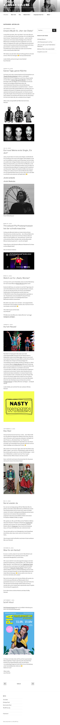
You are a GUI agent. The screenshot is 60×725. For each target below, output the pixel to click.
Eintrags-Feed (6, 702)
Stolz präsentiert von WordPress (10, 721)
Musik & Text (27, 14)
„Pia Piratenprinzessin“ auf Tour (44, 42)
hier (21, 357)
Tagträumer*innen (28, 564)
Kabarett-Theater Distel (16, 568)
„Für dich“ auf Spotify (9, 177)
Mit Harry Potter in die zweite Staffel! (45, 49)
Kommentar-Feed (7, 705)
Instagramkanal (8, 381)
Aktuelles (6, 14)
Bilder (48, 14)
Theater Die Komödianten (10, 76)
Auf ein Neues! (9, 327)
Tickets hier (29, 522)
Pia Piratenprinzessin (9, 607)
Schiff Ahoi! (8, 602)
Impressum (5, 713)
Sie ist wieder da (10, 503)
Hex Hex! (7, 431)
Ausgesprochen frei (38, 14)
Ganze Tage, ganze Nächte (14, 71)
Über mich (13, 14)
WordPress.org (6, 707)
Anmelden (5, 699)
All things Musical (41, 39)
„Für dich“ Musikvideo (9, 181)
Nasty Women (20, 283)
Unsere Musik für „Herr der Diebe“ (18, 31)
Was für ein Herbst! (11, 550)
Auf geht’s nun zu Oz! (42, 51)
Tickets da (14, 526)
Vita (20, 14)
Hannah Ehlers (17, 5)
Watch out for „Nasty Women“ (16, 278)
